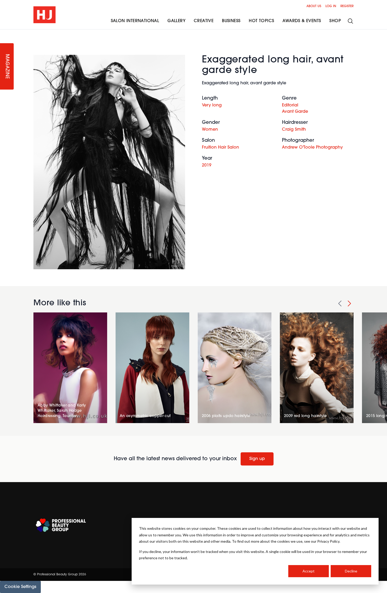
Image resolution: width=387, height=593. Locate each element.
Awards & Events (301, 21)
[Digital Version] (4, 32)
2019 (206, 165)
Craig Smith (294, 130)
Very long (212, 105)
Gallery (176, 21)
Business (231, 21)
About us (313, 6)
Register (347, 6)
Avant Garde (295, 112)
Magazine (6, 66)
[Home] (44, 14)
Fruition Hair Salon (220, 147)
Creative (204, 21)
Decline (351, 571)
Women (210, 130)
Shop (335, 21)
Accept (308, 571)
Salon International (135, 21)
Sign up (257, 459)
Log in (330, 6)
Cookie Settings (20, 587)
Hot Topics (261, 21)
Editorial (290, 105)
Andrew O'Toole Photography (312, 147)
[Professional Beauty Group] (60, 525)
